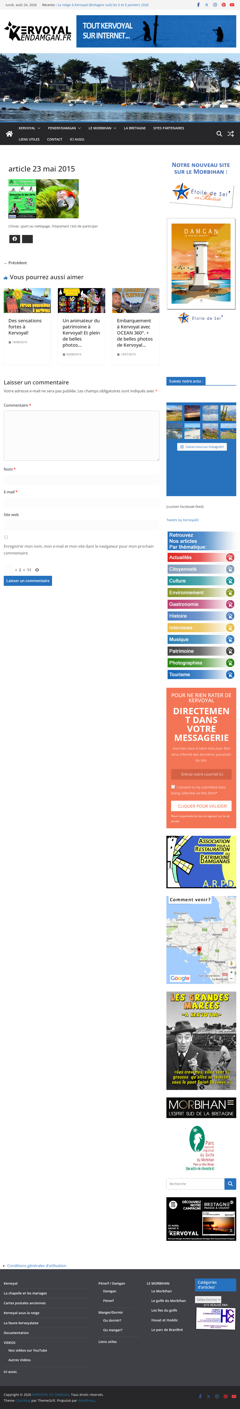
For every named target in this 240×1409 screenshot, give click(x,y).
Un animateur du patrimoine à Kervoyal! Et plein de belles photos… (81, 332)
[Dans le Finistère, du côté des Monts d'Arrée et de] (174, 413)
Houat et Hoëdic (164, 1320)
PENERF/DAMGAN (62, 128)
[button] (38, 128)
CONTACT (54, 139)
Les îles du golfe (164, 1310)
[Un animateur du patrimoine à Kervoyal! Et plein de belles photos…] (81, 291)
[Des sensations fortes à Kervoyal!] (27, 291)
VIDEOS (9, 1342)
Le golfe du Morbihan (168, 1300)
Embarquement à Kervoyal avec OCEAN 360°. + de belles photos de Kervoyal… (135, 332)
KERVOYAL (27, 128)
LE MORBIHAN (100, 128)
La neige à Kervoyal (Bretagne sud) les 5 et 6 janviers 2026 (103, 6)
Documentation (16, 1333)
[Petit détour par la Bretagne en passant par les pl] (192, 431)
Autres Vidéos (19, 1360)
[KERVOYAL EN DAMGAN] (9, 133)
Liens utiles (29, 139)
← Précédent (15, 262)
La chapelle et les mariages (25, 1293)
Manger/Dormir (110, 1312)
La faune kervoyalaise (21, 1323)
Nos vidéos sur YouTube (27, 1350)
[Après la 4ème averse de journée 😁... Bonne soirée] (228, 413)
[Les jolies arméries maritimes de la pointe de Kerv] (210, 431)
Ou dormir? (112, 1320)
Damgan (109, 1291)
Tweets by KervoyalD (182, 520)
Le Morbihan (161, 1291)
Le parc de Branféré (167, 1329)
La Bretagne (135, 128)
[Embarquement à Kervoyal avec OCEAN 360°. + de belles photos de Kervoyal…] (135, 291)
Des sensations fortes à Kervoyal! (25, 326)
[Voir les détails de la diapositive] (201, 271)
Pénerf (108, 1300)
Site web (11, 514)
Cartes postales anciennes (25, 1303)
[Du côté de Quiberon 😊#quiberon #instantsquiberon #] (228, 431)
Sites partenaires (168, 128)
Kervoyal (11, 1283)
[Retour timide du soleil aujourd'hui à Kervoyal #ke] (192, 413)
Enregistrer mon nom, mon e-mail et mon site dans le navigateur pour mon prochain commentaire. (79, 550)
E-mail (11, 491)
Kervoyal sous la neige (21, 1313)
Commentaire (17, 405)
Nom (10, 469)
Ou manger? (112, 1330)
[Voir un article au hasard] (230, 133)
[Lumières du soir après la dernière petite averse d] (174, 431)
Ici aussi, (77, 139)
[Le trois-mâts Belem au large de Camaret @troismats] (210, 413)
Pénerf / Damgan (111, 1283)
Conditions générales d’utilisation (36, 1265)
